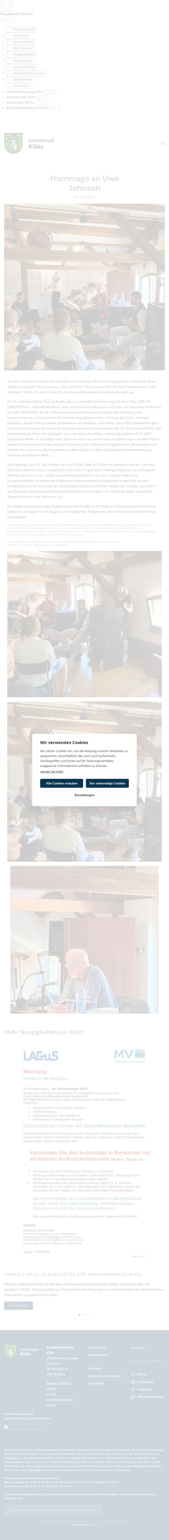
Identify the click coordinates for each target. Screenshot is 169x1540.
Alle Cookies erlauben (61, 783)
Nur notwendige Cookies (107, 783)
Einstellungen (84, 795)
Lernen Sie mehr (51, 771)
